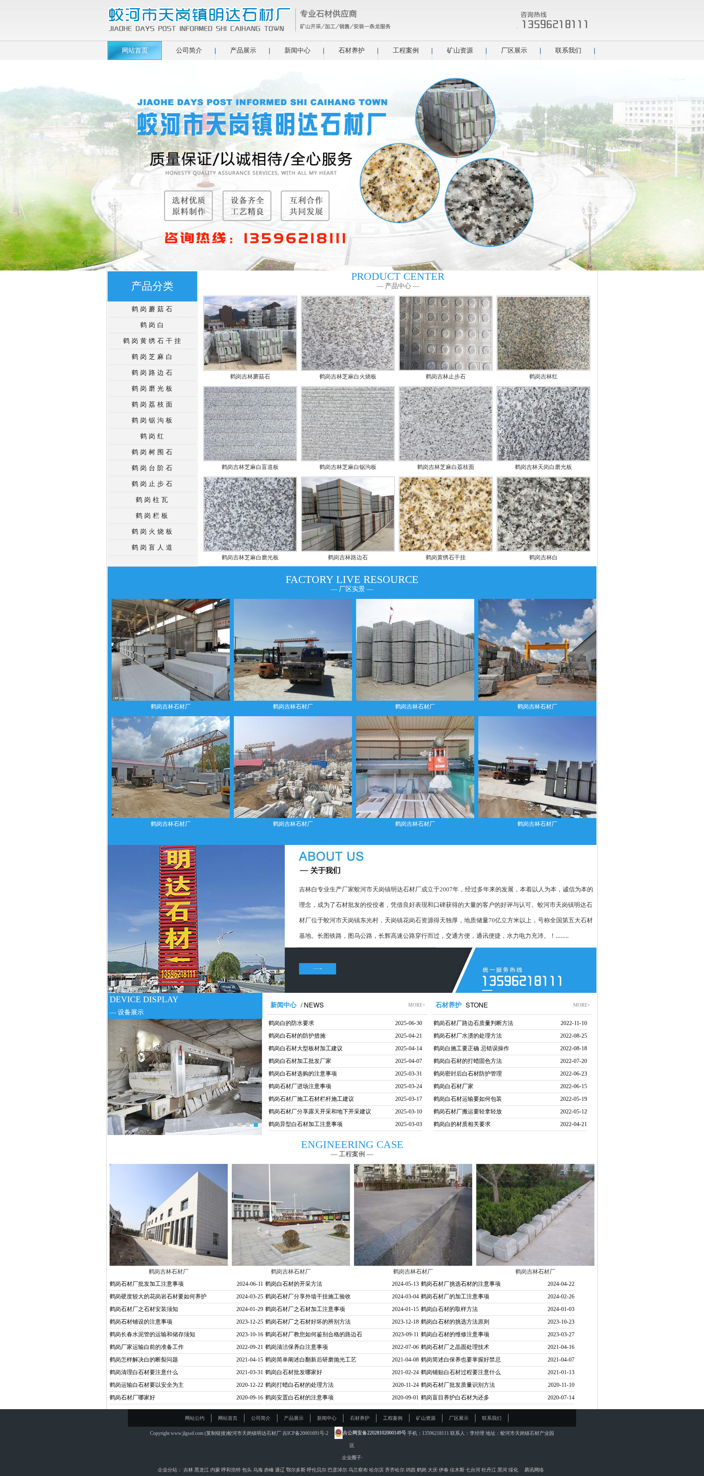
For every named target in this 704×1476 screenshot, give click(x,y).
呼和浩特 (231, 1470)
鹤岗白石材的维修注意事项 (455, 1334)
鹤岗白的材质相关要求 (462, 1124)
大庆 (433, 1470)
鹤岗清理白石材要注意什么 (144, 1372)
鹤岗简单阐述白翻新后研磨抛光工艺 (310, 1360)
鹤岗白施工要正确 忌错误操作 (471, 1048)
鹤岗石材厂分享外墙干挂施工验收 (308, 1296)
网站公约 (195, 1418)
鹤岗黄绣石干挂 (153, 340)
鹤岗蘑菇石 (153, 309)
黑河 (502, 1470)
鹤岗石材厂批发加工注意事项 (147, 1284)
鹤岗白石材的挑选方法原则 (455, 1322)
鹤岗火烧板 (153, 531)
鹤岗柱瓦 (153, 499)
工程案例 (406, 50)
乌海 (258, 1470)
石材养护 (352, 50)
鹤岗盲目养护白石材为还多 (455, 1398)
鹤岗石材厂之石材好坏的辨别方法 (308, 1322)
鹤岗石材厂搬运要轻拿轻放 (467, 1112)
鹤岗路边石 (153, 372)
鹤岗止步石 (153, 483)
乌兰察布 (358, 1470)
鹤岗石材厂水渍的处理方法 (467, 1036)
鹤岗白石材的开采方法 (293, 1284)
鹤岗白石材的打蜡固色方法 (467, 1061)
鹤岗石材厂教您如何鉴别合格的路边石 (313, 1334)
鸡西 (411, 1470)
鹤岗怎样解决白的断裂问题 (144, 1360)
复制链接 (216, 1433)
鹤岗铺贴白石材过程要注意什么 (461, 1372)
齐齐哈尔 (395, 1470)
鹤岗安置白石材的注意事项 (299, 1398)
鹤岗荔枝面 (153, 404)
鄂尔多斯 (296, 1470)
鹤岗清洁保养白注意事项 (296, 1347)
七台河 (474, 1470)
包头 (247, 1470)
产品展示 (243, 50)
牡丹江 (489, 1470)
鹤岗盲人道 (153, 547)
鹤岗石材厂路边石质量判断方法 (473, 1023)
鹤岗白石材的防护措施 (297, 1036)
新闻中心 (297, 50)
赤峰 (269, 1470)
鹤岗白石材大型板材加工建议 (305, 1048)
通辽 (280, 1470)
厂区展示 (514, 50)
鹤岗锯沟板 (153, 420)
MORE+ (416, 1005)
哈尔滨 (377, 1470)
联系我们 (568, 50)
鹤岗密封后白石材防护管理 (467, 1074)
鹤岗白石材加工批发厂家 (299, 1061)
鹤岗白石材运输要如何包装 (467, 1099)
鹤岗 (422, 1470)
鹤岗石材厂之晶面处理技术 (455, 1347)
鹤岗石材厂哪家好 (132, 1398)
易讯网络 (534, 1470)
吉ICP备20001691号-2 (305, 1433)
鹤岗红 (153, 436)
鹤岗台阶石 (153, 467)
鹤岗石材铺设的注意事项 (141, 1322)
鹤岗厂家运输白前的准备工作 (147, 1347)
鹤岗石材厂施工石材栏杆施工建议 (311, 1099)
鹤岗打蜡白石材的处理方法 (299, 1385)
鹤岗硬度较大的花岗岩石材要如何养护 (158, 1296)
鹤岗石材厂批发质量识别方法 (458, 1385)
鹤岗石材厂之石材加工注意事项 (305, 1309)
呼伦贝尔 (317, 1470)
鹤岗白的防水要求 (291, 1023)
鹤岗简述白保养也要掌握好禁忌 (461, 1360)
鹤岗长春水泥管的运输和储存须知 (152, 1334)
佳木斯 (458, 1470)
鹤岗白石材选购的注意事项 (302, 1074)
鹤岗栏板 (153, 515)
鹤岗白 (153, 324)
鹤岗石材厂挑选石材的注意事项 (461, 1284)
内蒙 (215, 1470)
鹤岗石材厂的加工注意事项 (455, 1296)
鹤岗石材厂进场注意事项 (299, 1086)
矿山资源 (460, 50)
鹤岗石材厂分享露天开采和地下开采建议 (319, 1112)
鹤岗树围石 (153, 452)
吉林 (188, 1470)
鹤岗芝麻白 (153, 356)
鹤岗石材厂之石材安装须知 (144, 1309)
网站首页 (135, 50)
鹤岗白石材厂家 (453, 1086)
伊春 (444, 1470)
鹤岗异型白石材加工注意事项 (305, 1124)
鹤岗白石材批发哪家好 (293, 1372)
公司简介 (189, 50)
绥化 (513, 1470)
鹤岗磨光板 (153, 388)
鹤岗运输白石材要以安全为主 (147, 1385)
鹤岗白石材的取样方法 (449, 1309)
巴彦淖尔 (338, 1470)
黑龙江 (202, 1470)
